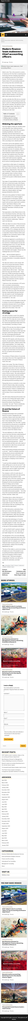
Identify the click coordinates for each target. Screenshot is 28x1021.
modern (4, 566)
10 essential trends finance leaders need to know (14, 767)
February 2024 (5, 843)
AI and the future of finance (11, 119)
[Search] (26, 34)
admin (11, 62)
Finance (16, 565)
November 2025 (6, 792)
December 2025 (6, 790)
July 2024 (4, 831)
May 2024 (4, 835)
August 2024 (5, 828)
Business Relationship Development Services (13, 854)
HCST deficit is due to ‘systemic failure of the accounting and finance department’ (14, 608)
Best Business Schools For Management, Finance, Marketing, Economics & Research (12, 640)
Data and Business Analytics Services (11, 856)
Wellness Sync (6, 875)
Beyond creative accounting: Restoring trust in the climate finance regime (11, 673)
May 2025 (4, 806)
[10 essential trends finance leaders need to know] (14, 993)
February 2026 (5, 785)
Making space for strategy (10, 118)
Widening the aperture (9, 116)
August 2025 (5, 799)
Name (6, 712)
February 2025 (5, 814)
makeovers (21, 565)
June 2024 (4, 833)
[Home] (3, 35)
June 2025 (4, 804)
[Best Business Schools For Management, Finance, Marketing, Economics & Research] (14, 625)
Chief (12, 565)
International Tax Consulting (9, 861)
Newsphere (21, 1017)
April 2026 (4, 780)
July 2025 (4, 802)
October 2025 (5, 794)
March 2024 (5, 840)
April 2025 (4, 809)
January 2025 (5, 816)
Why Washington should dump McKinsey (6, 572)
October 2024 (5, 823)
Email (5, 718)
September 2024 (6, 826)
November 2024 (6, 821)
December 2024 (6, 818)
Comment (7, 693)
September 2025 (6, 797)
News (3, 866)
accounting (7, 565)
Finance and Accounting (7, 46)
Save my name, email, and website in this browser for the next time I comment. (13, 733)
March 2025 (5, 811)
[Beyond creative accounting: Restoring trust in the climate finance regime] (14, 658)
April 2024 (4, 838)
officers (9, 566)
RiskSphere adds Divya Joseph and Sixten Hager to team (20, 572)
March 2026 (5, 782)
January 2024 (5, 845)
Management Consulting (8, 863)
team (13, 566)
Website (6, 724)
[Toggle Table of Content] (17, 114)
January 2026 (5, 787)
